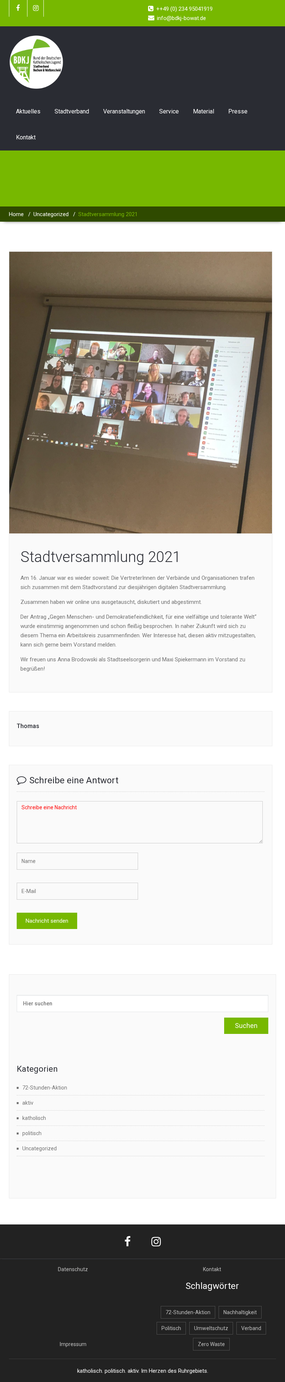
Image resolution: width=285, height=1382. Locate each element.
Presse (238, 111)
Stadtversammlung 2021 (100, 557)
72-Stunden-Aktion (44, 1088)
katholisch (34, 1118)
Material (203, 111)
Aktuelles (28, 111)
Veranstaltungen (124, 111)
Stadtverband (72, 111)
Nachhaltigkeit (240, 1312)
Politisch (171, 1328)
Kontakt (26, 137)
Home (16, 214)
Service (169, 111)
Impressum (73, 1344)
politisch (32, 1133)
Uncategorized (51, 214)
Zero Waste (211, 1344)
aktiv (27, 1103)
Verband (251, 1328)
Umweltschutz (211, 1328)
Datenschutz (73, 1269)
